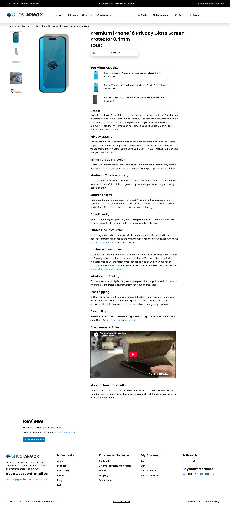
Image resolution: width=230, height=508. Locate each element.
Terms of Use (193, 501)
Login (156, 18)
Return (102, 470)
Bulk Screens (105, 480)
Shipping (103, 475)
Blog (59, 480)
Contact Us (105, 461)
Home (13, 26)
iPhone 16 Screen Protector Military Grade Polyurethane (132, 73)
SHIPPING (105, 3)
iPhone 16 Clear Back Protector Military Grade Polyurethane (134, 97)
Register (158, 21)
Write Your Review (34, 439)
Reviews (61, 475)
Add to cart (115, 53)
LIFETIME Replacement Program (207, 3)
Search (196, 15)
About (60, 461)
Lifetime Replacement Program (106, 269)
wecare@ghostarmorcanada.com (26, 479)
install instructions (103, 242)
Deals (144, 15)
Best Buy (117, 320)
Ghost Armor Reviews (65, 432)
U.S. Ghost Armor (121, 501)
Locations (34, 3)
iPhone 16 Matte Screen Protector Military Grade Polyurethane (135, 85)
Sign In (144, 461)
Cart (180, 15)
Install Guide (63, 470)
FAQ (59, 485)
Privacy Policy (212, 501)
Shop (23, 26)
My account (162, 15)
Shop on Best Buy (150, 470)
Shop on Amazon (149, 475)
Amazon (131, 320)
